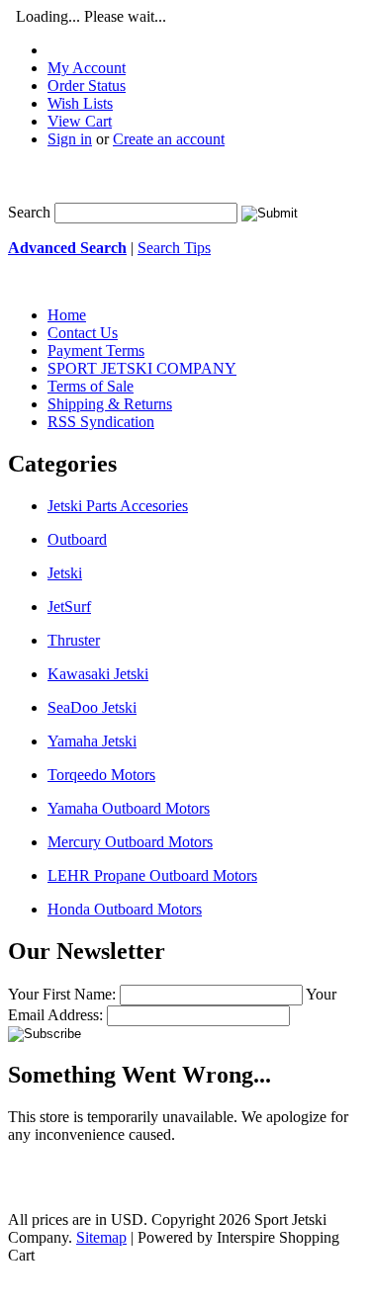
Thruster (73, 640)
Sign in (69, 139)
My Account (86, 67)
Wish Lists (80, 103)
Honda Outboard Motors (124, 909)
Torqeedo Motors (101, 774)
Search (29, 212)
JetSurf (69, 606)
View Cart (79, 121)
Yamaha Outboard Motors (128, 808)
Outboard (77, 539)
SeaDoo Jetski (92, 707)
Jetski (64, 573)
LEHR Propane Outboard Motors (152, 875)
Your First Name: (62, 994)
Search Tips (174, 247)
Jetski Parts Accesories (117, 505)
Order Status (86, 85)
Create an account (169, 139)
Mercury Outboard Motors (130, 841)
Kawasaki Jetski (97, 673)
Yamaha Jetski (92, 741)
